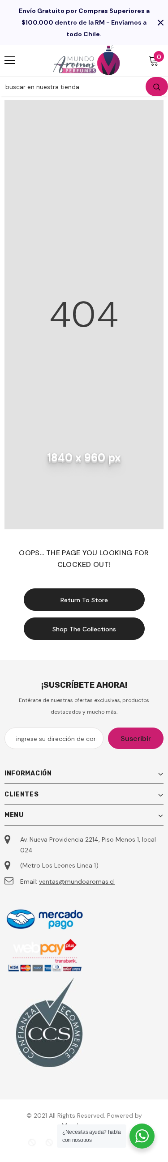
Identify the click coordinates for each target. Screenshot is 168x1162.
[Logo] (86, 60)
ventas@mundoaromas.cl (77, 881)
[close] (160, 22)
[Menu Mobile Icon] (9, 60)
